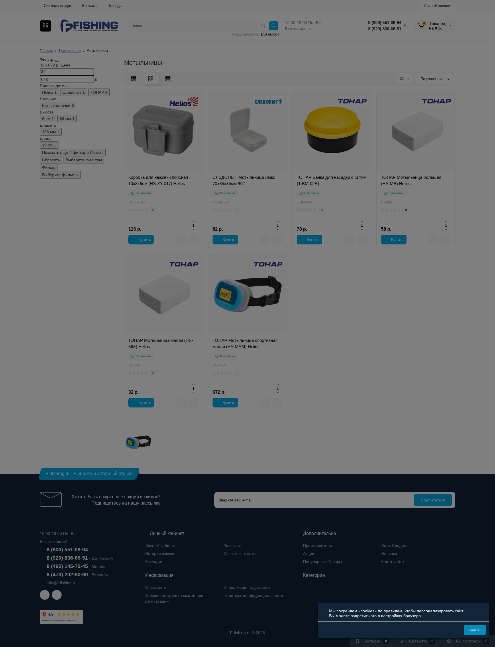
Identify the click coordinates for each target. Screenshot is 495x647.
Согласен (475, 630)
